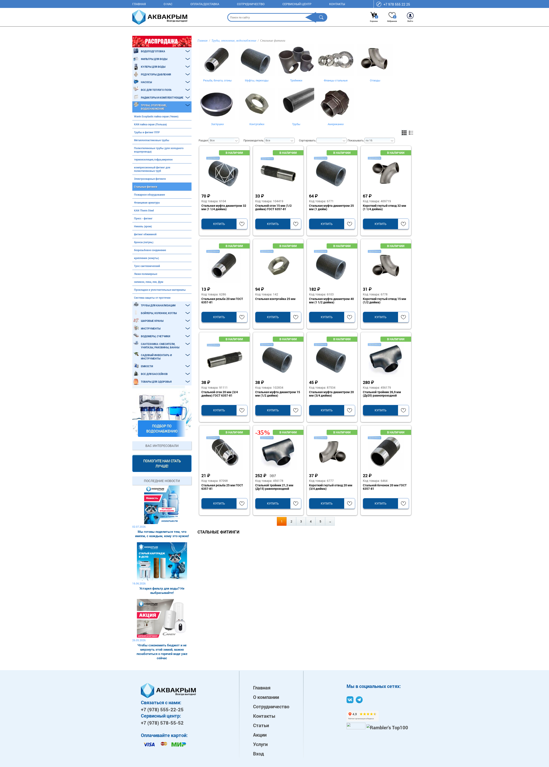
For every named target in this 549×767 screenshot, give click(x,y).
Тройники (296, 80)
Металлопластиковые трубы (151, 140)
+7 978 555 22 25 (396, 4)
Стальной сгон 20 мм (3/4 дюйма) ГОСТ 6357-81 (219, 393)
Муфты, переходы (256, 80)
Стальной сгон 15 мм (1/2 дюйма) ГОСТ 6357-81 (273, 207)
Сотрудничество (251, 4)
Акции (260, 735)
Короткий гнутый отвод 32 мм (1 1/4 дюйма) (384, 207)
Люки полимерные (145, 274)
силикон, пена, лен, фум (148, 281)
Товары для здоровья (156, 381)
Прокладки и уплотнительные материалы (160, 289)
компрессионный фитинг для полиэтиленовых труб (152, 169)
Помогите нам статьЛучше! (162, 463)
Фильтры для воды (154, 59)
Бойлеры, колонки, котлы (159, 313)
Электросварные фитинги (150, 178)
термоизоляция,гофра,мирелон (153, 159)
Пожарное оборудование (149, 194)
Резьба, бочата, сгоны (217, 80)
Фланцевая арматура (147, 202)
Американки (336, 124)
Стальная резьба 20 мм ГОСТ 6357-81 (222, 300)
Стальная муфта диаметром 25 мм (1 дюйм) (331, 207)
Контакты (337, 4)
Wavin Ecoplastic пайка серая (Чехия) (156, 116)
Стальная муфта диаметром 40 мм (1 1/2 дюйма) (331, 300)
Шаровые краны (152, 320)
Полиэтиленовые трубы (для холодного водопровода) (159, 149)
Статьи (261, 725)
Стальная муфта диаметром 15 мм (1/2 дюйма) (277, 393)
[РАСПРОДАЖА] (162, 41)
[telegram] (359, 699)
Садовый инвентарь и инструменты (156, 356)
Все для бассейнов (154, 374)
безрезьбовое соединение (150, 250)
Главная (139, 4)
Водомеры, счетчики (155, 336)
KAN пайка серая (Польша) (150, 124)
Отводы (375, 80)
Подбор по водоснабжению (161, 428)
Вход (258, 754)
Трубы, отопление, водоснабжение (154, 106)
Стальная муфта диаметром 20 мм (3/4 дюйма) (331, 393)
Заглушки (217, 124)
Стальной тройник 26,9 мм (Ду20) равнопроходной (382, 393)
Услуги (260, 744)
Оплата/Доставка (204, 4)
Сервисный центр (296, 4)
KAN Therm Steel (144, 210)
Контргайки (256, 124)
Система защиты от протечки (152, 297)
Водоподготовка (153, 51)
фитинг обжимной (145, 234)
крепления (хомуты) (146, 258)
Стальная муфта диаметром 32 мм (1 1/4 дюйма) (223, 207)
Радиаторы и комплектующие (162, 97)
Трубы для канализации (158, 305)
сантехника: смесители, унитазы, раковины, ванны (160, 345)
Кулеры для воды (153, 66)
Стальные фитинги (145, 186)
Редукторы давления (156, 74)
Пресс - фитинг (143, 218)
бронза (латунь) (143, 242)
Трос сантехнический (147, 266)
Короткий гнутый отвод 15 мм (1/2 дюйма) (384, 300)
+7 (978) (162, 709)
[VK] (350, 699)
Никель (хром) (143, 226)
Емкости (147, 366)
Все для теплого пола (156, 89)
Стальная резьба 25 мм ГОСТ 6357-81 (222, 487)
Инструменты (150, 328)
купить (219, 224)
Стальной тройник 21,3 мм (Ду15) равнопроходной (274, 487)
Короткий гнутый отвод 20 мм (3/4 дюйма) (330, 487)
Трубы (296, 124)
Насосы (146, 82)
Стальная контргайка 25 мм (275, 299)
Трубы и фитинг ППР (147, 132)
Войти (410, 21)
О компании (266, 697)
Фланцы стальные (336, 80)
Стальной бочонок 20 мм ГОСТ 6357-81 (385, 487)
